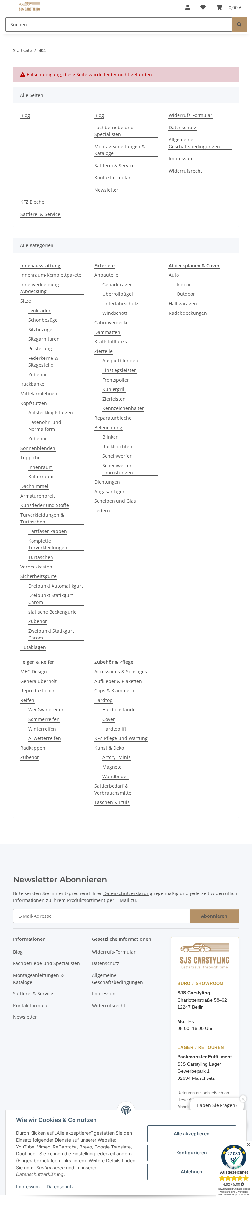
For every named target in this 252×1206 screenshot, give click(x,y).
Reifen (27, 700)
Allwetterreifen (44, 738)
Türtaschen (40, 557)
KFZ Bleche (32, 202)
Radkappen (32, 748)
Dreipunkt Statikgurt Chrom (50, 598)
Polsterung (40, 348)
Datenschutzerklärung (127, 893)
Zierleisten (114, 399)
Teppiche (30, 457)
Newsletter (106, 190)
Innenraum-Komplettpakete (50, 275)
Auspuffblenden (120, 361)
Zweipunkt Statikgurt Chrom (51, 634)
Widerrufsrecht (185, 171)
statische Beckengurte (52, 612)
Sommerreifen (44, 719)
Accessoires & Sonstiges (120, 671)
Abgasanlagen (110, 491)
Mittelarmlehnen (38, 393)
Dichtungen (107, 482)
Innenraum (40, 467)
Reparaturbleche (113, 418)
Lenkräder (39, 310)
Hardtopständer (119, 710)
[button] (187, 7)
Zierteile (103, 351)
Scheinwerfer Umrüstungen (117, 468)
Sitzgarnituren (44, 339)
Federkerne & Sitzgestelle (43, 361)
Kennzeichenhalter (123, 408)
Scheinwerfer (117, 456)
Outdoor (186, 294)
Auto (174, 275)
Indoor (184, 284)
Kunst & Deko (109, 748)
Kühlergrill (114, 389)
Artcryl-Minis (116, 757)
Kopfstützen (33, 403)
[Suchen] (239, 24)
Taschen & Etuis (112, 802)
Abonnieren (214, 916)
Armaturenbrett (37, 496)
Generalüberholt (38, 681)
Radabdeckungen (188, 313)
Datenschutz (60, 1186)
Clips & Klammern (114, 690)
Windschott (114, 313)
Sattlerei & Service (114, 165)
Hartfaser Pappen (47, 531)
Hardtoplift (114, 729)
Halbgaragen (183, 303)
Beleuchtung (108, 427)
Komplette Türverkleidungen (47, 544)
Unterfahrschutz (120, 303)
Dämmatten (107, 332)
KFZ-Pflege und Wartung (121, 738)
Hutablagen (33, 647)
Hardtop (103, 700)
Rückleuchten (117, 446)
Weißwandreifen (46, 710)
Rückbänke (32, 384)
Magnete (112, 767)
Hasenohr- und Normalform (44, 425)
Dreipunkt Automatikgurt (55, 586)
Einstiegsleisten (119, 370)
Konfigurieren (191, 1152)
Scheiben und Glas (115, 501)
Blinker (110, 437)
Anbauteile (106, 275)
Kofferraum (40, 477)
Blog (25, 115)
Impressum (28, 1186)
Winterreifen (42, 729)
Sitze (25, 301)
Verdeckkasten (36, 567)
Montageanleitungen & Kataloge (119, 149)
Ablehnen (191, 1171)
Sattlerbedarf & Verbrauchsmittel (113, 789)
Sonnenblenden (37, 448)
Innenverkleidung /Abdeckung (39, 287)
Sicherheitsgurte (38, 576)
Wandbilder (115, 776)
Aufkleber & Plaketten (118, 681)
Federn (102, 510)
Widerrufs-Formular (190, 115)
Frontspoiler (115, 380)
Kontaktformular (112, 177)
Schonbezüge (43, 320)
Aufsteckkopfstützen (50, 412)
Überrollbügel (117, 294)
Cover (108, 719)
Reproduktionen (38, 690)
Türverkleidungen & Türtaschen (42, 518)
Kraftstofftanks (110, 341)
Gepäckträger (117, 284)
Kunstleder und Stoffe (44, 505)
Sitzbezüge (40, 329)
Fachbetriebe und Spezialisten (114, 130)
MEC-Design (33, 671)
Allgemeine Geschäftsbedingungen (194, 143)
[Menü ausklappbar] (8, 4)
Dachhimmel (34, 486)
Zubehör (37, 374)
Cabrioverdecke (111, 322)
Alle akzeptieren (192, 1133)
